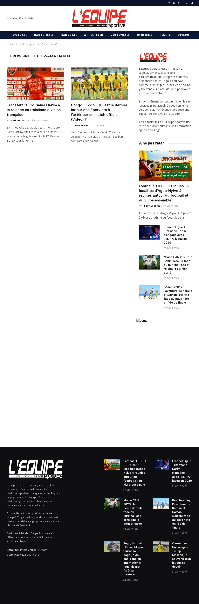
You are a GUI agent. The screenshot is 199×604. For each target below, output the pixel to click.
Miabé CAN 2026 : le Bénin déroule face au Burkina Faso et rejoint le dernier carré (178, 264)
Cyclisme (145, 35)
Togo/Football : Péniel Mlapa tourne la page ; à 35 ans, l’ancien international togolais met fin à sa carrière (133, 559)
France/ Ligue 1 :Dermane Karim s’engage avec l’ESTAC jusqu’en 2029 (175, 234)
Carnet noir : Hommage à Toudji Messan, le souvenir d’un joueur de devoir (181, 555)
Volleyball (120, 35)
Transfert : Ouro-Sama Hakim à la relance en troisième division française (34, 110)
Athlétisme (94, 35)
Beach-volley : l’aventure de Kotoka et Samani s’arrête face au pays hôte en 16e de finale (178, 294)
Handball (69, 35)
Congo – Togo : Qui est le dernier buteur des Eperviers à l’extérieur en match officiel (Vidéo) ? (99, 112)
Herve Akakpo (151, 206)
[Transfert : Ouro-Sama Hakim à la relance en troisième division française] (35, 83)
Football (19, 35)
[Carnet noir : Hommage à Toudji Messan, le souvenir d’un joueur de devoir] (161, 546)
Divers (183, 35)
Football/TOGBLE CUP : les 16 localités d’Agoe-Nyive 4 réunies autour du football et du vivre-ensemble (164, 193)
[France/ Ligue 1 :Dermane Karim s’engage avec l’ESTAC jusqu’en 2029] (149, 232)
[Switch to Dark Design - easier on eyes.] (186, 3)
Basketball (44, 35)
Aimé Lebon (17, 120)
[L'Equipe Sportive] (99, 18)
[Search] (191, 3)
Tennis (165, 35)
